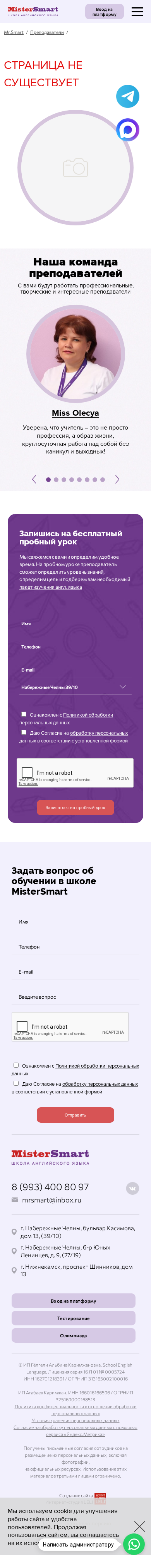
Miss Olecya (75, 413)
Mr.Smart (14, 32)
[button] (34, 479)
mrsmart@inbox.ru (51, 1200)
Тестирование (73, 1318)
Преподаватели (47, 32)
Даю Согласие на (73, 737)
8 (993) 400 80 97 (50, 1186)
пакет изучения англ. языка (50, 587)
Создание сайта (76, 1495)
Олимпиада (73, 1335)
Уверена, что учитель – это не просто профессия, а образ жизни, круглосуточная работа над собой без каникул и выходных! (75, 439)
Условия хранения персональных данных (76, 1420)
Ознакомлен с (66, 719)
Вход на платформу (105, 12)
